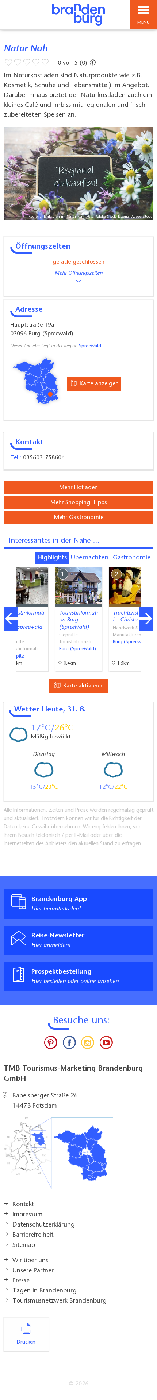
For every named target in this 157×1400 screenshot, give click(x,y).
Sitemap (23, 1245)
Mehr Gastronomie (78, 517)
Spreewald (90, 346)
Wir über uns (30, 1260)
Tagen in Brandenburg (44, 1291)
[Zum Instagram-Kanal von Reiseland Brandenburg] (87, 1044)
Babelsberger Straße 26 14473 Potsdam (45, 1101)
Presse (21, 1281)
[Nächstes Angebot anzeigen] (146, 619)
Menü (143, 22)
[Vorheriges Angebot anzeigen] (11, 619)
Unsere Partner (33, 1271)
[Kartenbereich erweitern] (146, 562)
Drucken (26, 1342)
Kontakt (23, 1204)
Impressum (27, 1215)
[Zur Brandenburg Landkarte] (58, 1157)
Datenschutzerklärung (43, 1225)
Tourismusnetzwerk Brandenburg (59, 1301)
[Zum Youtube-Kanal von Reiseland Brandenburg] (106, 1044)
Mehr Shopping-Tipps (78, 503)
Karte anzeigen (98, 384)
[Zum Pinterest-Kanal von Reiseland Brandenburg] (51, 1044)
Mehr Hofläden (78, 488)
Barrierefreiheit (32, 1235)
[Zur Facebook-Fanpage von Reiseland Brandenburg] (69, 1044)
